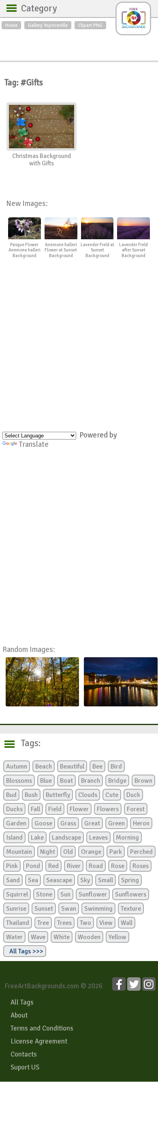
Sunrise (16, 909)
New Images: (27, 203)
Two (85, 923)
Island (14, 838)
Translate (34, 444)
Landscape (66, 838)
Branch (90, 781)
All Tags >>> (24, 951)
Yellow (117, 937)
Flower (79, 809)
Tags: (26, 743)
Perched (141, 852)
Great (92, 823)
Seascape (59, 880)
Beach (43, 766)
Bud (11, 795)
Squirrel (17, 894)
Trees (64, 923)
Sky (85, 880)
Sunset (43, 909)
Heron (141, 823)
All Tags (22, 1002)
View (106, 923)
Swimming (98, 909)
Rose (117, 866)
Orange (91, 852)
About (19, 1015)
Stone (44, 894)
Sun (65, 894)
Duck (133, 795)
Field (55, 809)
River (74, 866)
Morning (127, 838)
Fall (35, 809)
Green (116, 823)
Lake (37, 838)
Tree (43, 923)
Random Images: (28, 649)
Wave (38, 937)
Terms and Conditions (42, 1028)
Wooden (89, 937)
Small (105, 880)
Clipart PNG (90, 25)
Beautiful (72, 766)
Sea (33, 880)
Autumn (16, 766)
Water (14, 937)
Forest (136, 809)
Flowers (108, 809)
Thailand (17, 923)
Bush (31, 795)
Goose (43, 823)
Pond (33, 866)
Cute (111, 795)
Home (11, 25)
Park (115, 852)
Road (96, 866)
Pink (12, 866)
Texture (131, 909)
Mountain (19, 852)
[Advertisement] (79, 43)
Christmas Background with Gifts (41, 159)
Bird (116, 766)
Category (35, 8)
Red (53, 866)
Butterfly (58, 795)
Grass (68, 823)
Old (68, 852)
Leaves (98, 838)
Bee (97, 766)
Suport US (25, 1067)
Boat (66, 781)
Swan (68, 909)
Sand (13, 880)
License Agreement (39, 1041)
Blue (46, 781)
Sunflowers (130, 894)
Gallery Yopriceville (48, 25)
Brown (143, 781)
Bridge (117, 781)
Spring (130, 880)
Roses (140, 866)
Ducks (14, 809)
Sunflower (93, 894)
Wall (126, 923)
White (61, 937)
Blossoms (19, 781)
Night (47, 852)
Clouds (87, 795)
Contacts (24, 1054)
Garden (16, 823)
